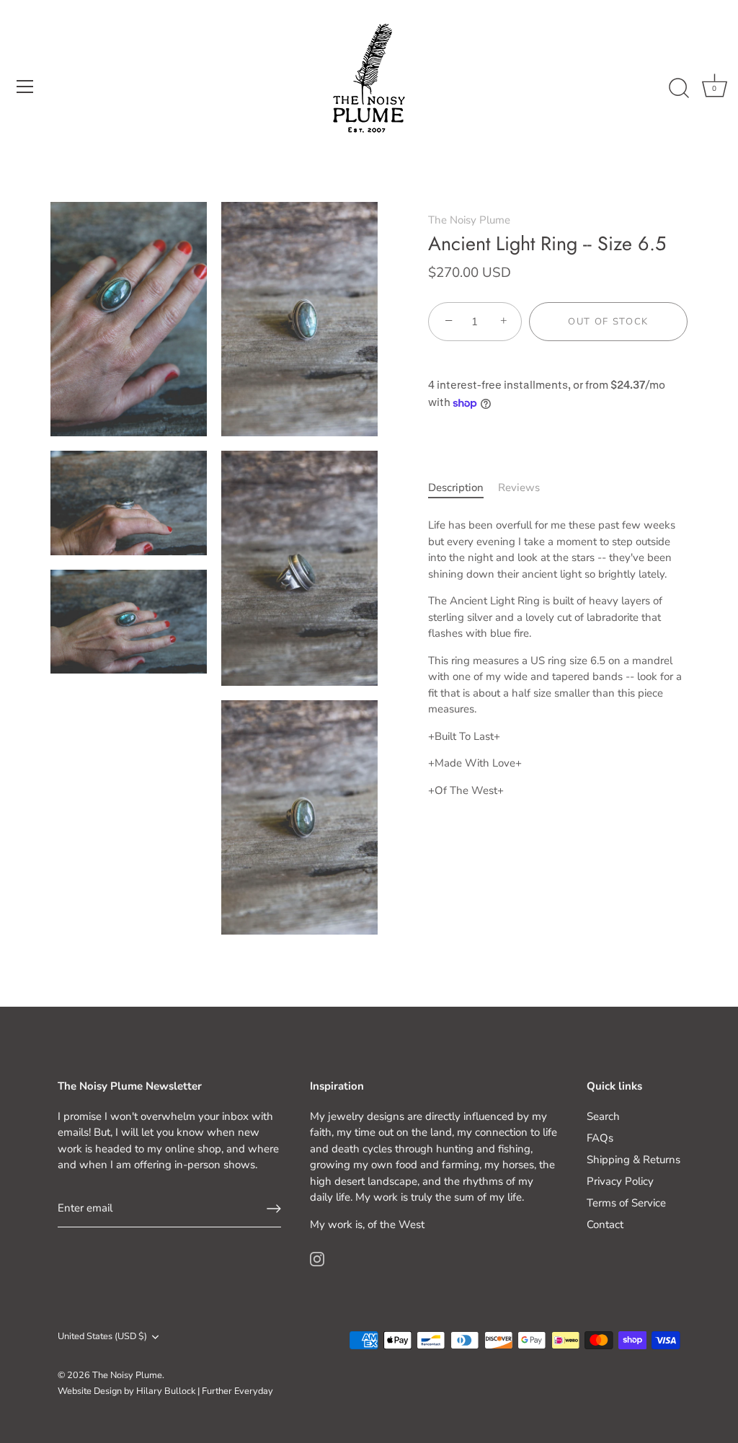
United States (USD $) (102, 1337)
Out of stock (608, 321)
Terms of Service (626, 1203)
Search (603, 1116)
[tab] (463, 488)
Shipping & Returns (633, 1159)
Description (456, 487)
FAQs (600, 1138)
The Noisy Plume (469, 220)
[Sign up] (274, 1208)
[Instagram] (317, 1257)
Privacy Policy (620, 1181)
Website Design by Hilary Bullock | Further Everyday (165, 1391)
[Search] (679, 89)
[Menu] (25, 86)
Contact (605, 1224)
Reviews (519, 487)
